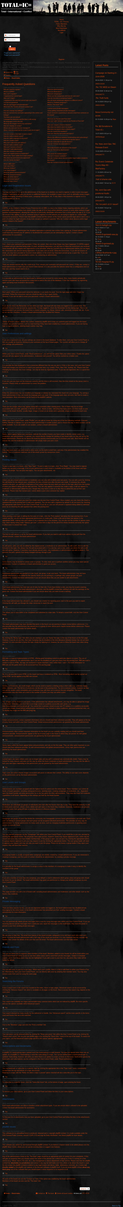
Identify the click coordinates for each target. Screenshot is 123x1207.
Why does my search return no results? (60, 127)
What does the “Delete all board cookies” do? (18, 107)
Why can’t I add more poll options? (15, 143)
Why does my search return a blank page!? (61, 129)
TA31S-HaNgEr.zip (103, 225)
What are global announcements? (15, 172)
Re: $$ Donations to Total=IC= (103, 128)
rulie (99, 257)
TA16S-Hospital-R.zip (104, 262)
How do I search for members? (57, 131)
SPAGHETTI (99, 94)
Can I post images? (10, 170)
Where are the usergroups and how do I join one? (63, 96)
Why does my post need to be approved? (17, 158)
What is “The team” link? (55, 105)
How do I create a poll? (11, 140)
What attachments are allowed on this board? (62, 148)
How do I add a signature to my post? (16, 138)
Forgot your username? (12, 53)
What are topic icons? (11, 181)
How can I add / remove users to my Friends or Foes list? (65, 121)
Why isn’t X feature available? (57, 156)
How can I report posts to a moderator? (16, 153)
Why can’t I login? (9, 98)
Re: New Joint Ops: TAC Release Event (105, 145)
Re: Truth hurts (102, 97)
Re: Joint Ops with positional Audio (103, 191)
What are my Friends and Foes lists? (59, 119)
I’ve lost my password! (11, 102)
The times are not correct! (12, 117)
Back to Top (116, 1205)
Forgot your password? (12, 55)
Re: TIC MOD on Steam (106, 87)
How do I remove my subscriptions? (59, 144)
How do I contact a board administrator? (60, 162)
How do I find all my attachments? (58, 150)
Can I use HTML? (9, 166)
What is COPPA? (9, 92)
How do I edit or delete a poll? (13, 145)
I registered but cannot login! (13, 96)
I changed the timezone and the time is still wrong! (20, 119)
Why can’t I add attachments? (13, 149)
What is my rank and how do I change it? (17, 128)
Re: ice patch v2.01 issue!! (107, 204)
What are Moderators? (54, 92)
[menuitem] (15, 72)
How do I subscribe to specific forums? (59, 142)
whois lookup (60, 1158)
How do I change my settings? (13, 111)
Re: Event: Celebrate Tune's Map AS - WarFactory (104, 165)
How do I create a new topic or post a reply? (18, 134)
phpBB (42, 397)
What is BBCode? (9, 164)
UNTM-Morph (100, 137)
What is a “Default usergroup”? (57, 102)
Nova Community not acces (104, 114)
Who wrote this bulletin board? (57, 154)
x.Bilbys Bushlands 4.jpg (105, 253)
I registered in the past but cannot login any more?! (20, 100)
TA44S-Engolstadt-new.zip (106, 234)
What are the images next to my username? (18, 124)
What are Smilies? (9, 168)
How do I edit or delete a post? (13, 136)
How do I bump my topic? (12, 160)
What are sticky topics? (11, 177)
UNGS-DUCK (100, 84)
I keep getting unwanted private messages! (61, 111)
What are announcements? (12, 175)
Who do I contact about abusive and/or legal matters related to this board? (67, 159)
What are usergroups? (54, 94)
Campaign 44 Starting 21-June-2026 (106, 74)
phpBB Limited (61, 1133)
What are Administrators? (55, 89)
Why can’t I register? (10, 94)
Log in (12, 49)
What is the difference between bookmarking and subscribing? (67, 137)
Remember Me (12, 43)
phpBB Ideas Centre (9, 1147)
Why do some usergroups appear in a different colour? (65, 100)
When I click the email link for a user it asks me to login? (22, 130)
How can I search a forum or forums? (59, 125)
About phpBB (66, 1135)
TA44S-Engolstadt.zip (104, 243)
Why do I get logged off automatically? (16, 105)
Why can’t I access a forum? (13, 147)
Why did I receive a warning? (13, 151)
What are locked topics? (11, 179)
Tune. (99, 230)
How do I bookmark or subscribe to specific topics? (63, 139)
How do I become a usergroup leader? (59, 98)
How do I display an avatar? (13, 126)
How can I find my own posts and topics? (60, 133)
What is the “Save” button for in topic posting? (18, 156)
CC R (113, 183)
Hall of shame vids (104, 179)
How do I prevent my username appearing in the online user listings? (23, 114)
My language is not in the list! (13, 121)
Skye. (114, 119)
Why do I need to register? (12, 89)
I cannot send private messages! (57, 108)
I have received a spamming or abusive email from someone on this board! (68, 114)
